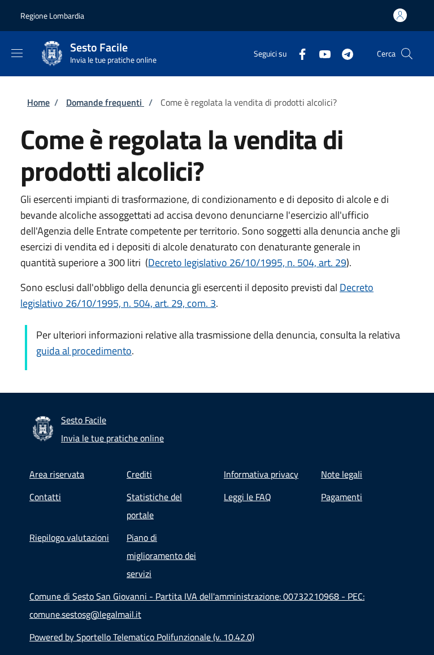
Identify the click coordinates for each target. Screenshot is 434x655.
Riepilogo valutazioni (69, 537)
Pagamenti (341, 497)
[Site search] (407, 53)
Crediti (139, 474)
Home (38, 102)
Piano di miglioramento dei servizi (161, 555)
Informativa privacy (261, 474)
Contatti (45, 497)
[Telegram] (343, 53)
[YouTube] (320, 53)
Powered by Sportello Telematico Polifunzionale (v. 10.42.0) (141, 637)
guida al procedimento (84, 350)
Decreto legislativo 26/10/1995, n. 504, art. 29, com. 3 (197, 295)
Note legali (341, 474)
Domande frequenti (105, 102)
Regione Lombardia (52, 15)
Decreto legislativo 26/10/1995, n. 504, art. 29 (247, 262)
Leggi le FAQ (247, 497)
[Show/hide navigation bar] (17, 53)
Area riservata (56, 474)
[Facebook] (298, 53)
